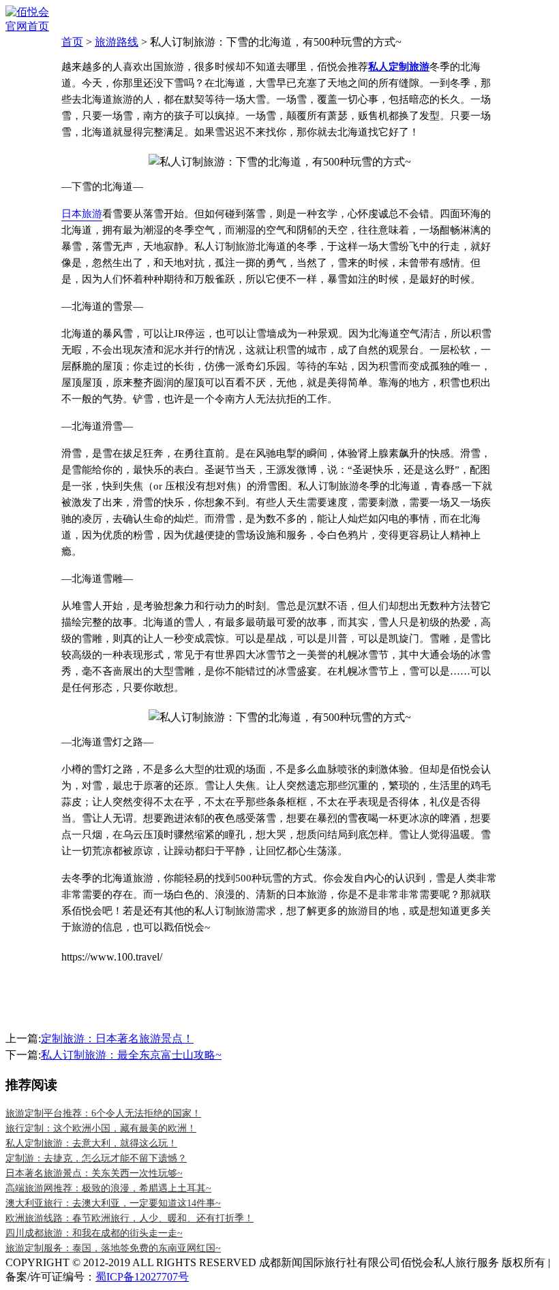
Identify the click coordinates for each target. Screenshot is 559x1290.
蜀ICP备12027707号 (142, 1277)
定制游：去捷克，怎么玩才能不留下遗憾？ (96, 1158)
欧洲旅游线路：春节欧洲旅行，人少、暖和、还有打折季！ (129, 1218)
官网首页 (27, 26)
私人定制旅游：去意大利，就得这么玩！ (91, 1143)
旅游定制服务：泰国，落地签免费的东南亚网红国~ (113, 1248)
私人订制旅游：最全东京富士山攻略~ (131, 1055)
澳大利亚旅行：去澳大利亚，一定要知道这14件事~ (113, 1203)
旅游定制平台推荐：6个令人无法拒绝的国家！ (103, 1113)
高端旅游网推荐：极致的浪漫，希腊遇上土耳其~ (108, 1188)
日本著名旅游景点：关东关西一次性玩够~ (94, 1173)
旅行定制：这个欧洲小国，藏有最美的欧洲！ (100, 1128)
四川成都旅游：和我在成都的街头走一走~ (94, 1233)
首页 (72, 42)
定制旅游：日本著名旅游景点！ (117, 1038)
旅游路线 (116, 42)
